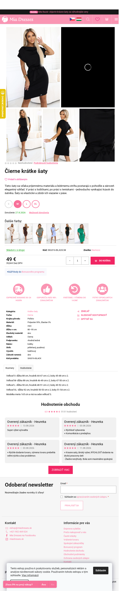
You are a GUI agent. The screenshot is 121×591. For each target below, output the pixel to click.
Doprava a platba (72, 528)
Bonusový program (73, 547)
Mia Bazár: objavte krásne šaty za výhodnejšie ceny (59, 12)
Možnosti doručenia (39, 212)
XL (35, 204)
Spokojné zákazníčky (74, 543)
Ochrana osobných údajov (76, 558)
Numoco (96, 250)
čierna (30, 315)
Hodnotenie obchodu (60, 404)
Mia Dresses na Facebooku (23, 535)
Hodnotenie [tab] (26, 368)
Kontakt (68, 561)
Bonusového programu (33, 272)
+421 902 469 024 (18, 531)
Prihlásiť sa (72, 505)
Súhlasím (100, 570)
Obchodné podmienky (74, 554)
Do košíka (104, 260)
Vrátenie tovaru (71, 539)
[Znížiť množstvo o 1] (70, 260)
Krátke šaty (33, 311)
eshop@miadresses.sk (21, 528)
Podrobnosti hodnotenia (46, 163)
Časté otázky (70, 536)
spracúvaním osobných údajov (92, 497)
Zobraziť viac (60, 469)
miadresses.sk (17, 539)
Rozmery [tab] (10, 368)
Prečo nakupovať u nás (75, 532)
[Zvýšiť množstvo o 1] (85, 260)
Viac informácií (30, 575)
